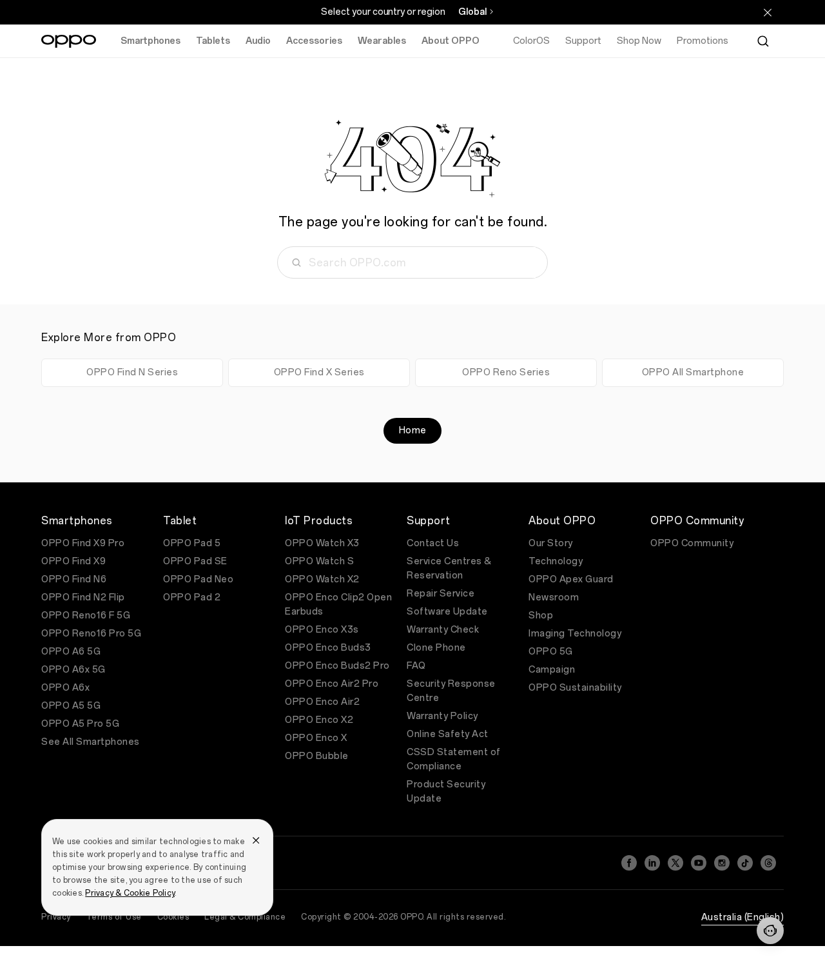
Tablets (213, 40)
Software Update (447, 611)
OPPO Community (691, 543)
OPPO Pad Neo (198, 579)
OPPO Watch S (319, 561)
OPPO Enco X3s (322, 629)
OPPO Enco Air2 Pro (331, 683)
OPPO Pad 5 (191, 543)
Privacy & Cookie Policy (130, 893)
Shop (541, 615)
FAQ (416, 665)
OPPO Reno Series (506, 372)
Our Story (551, 543)
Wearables (382, 40)
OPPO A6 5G (71, 651)
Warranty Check (443, 629)
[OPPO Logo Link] (68, 41)
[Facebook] (629, 863)
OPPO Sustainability (575, 687)
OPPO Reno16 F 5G (85, 615)
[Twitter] (675, 863)
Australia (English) (742, 917)
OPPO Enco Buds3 (328, 647)
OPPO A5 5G (71, 705)
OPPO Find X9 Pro (82, 543)
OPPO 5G (551, 651)
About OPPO (451, 40)
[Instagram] (722, 863)
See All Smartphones (90, 741)
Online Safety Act (448, 734)
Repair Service (440, 593)
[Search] (763, 41)
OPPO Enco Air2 (322, 701)
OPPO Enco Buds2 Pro (337, 665)
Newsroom (554, 597)
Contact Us (433, 543)
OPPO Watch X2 (322, 579)
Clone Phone (436, 647)
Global (472, 11)
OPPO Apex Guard (571, 579)
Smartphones (150, 40)
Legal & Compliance (245, 917)
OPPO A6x (65, 687)
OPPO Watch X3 (322, 543)
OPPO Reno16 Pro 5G (91, 633)
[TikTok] (745, 863)
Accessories (314, 40)
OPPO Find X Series (319, 372)
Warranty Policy (442, 716)
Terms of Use (114, 917)
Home (413, 430)
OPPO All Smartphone (693, 372)
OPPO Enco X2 (319, 720)
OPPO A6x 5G (73, 669)
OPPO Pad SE (195, 561)
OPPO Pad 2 (191, 597)
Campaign (552, 669)
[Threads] (768, 863)
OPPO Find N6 (73, 579)
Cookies (173, 917)
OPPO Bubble (317, 756)
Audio (258, 40)
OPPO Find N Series (132, 372)
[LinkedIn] (652, 863)
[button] (770, 930)
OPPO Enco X (316, 738)
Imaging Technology (575, 633)
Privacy (56, 917)
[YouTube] (698, 863)
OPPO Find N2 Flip (83, 597)
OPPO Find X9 (73, 561)
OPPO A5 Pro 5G (80, 723)
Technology (556, 561)
